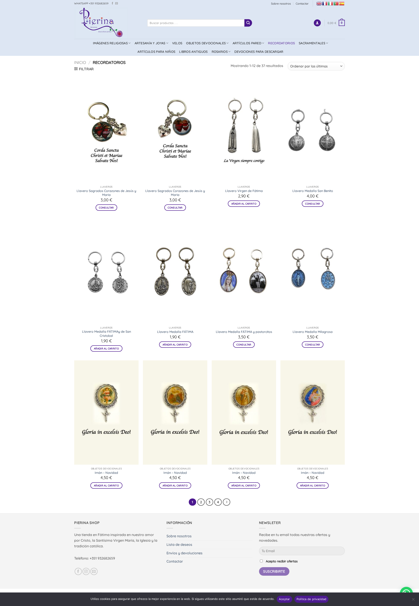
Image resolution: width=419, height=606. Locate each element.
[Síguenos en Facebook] (112, 3)
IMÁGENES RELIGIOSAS (110, 43)
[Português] (336, 3)
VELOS (177, 43)
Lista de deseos (179, 544)
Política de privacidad (311, 599)
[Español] (342, 3)
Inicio (80, 62)
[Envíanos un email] (116, 3)
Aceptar (284, 599)
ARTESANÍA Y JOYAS (150, 43)
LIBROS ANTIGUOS (193, 52)
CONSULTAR (106, 207)
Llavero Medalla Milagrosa (313, 332)
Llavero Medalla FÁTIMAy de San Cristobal (106, 334)
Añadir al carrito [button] (243, 203)
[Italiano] (330, 3)
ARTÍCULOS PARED (247, 43)
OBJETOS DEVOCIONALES (206, 43)
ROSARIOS (220, 52)
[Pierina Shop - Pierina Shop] (107, 23)
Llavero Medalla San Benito (312, 191)
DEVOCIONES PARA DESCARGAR (258, 52)
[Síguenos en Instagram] (86, 571)
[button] (317, 23)
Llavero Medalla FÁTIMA (175, 332)
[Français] (325, 3)
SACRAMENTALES (312, 43)
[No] (413, 600)
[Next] (226, 502)
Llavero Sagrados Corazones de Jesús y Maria (106, 193)
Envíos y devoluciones (185, 553)
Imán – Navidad (106, 473)
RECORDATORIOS (281, 43)
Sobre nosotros (281, 3)
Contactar (302, 3)
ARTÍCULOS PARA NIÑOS (156, 52)
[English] (319, 3)
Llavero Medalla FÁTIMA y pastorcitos (244, 332)
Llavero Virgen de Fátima (244, 191)
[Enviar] (248, 23)
